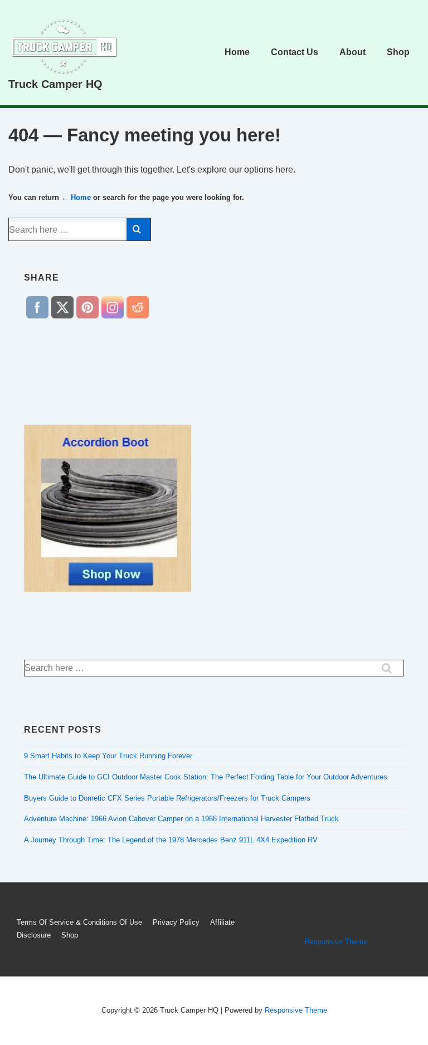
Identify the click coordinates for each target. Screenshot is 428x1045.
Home (237, 52)
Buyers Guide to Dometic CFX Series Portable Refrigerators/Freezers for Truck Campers (167, 798)
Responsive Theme (336, 942)
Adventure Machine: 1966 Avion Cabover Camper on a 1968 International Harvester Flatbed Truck (181, 819)
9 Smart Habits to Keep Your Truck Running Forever (108, 756)
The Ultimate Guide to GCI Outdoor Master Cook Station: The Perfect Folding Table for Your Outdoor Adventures (205, 777)
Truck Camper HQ (55, 84)
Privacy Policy (176, 922)
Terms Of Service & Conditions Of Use (79, 922)
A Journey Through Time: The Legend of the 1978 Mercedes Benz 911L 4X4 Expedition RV (171, 840)
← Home (76, 197)
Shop (398, 52)
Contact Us (294, 52)
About (352, 52)
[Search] (138, 229)
